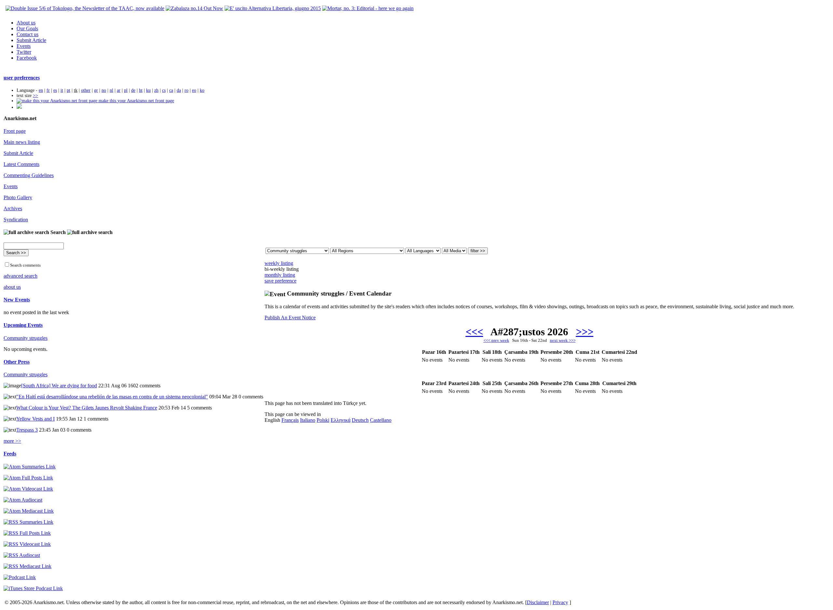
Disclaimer (538, 602)
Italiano (307, 420)
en (41, 90)
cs (164, 90)
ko (202, 90)
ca (171, 90)
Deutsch (360, 420)
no (104, 90)
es (55, 90)
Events (24, 46)
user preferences (22, 77)
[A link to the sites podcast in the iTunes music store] (33, 588)
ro (186, 90)
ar (118, 90)
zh (156, 90)
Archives (13, 208)
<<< (474, 332)
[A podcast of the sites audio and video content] (20, 577)
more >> (12, 441)
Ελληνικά (340, 420)
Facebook (27, 58)
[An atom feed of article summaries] (30, 466)
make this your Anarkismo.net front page (135, 100)
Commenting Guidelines (29, 175)
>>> (585, 332)
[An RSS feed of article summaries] (28, 522)
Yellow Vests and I (35, 419)
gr (96, 90)
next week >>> (563, 340)
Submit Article (31, 40)
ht (141, 90)
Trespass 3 (27, 430)
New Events (17, 299)
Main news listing (22, 142)
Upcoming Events (23, 325)
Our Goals (27, 28)
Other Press (17, 362)
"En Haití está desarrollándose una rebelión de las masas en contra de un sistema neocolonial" (112, 396)
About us (26, 22)
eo (194, 90)
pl (126, 90)
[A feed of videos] (28, 489)
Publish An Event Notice (290, 317)
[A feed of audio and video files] (29, 511)
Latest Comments (21, 164)
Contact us (27, 34)
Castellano (380, 420)
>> (35, 95)
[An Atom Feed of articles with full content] (28, 477)
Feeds (10, 453)
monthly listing (280, 275)
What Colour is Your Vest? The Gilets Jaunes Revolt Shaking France (86, 407)
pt (68, 90)
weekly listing (279, 263)
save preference (280, 281)
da (179, 90)
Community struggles (26, 338)
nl (111, 90)
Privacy (560, 602)
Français (290, 420)
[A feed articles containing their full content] (27, 533)
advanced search (20, 276)
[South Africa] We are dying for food (59, 385)
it (62, 90)
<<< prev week (496, 340)
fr (48, 90)
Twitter (24, 52)
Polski (323, 420)
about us (12, 287)
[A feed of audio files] (23, 500)
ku (148, 90)
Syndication (16, 219)
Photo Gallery (18, 197)
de (133, 90)
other (85, 90)
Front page (15, 131)
